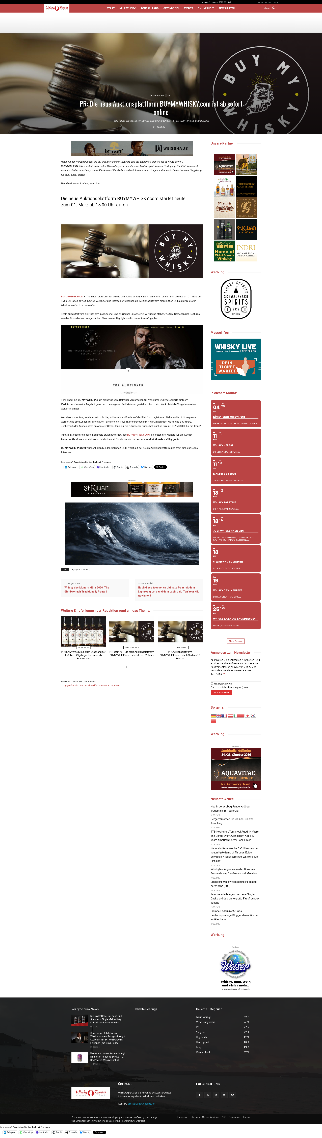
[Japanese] (248, 715)
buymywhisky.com (80, 569)
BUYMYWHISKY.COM (138, 434)
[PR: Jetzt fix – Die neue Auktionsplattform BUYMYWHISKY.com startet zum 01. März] (131, 631)
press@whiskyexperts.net (141, 1103)
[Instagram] (207, 1095)
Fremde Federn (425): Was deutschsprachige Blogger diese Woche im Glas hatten (234, 915)
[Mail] (224, 1095)
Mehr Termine (236, 641)
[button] (271, 8)
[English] (219, 715)
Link (245, 687)
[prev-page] (127, 667)
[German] (213, 715)
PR (169, 95)
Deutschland (158, 95)
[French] (225, 715)
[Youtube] (232, 1095)
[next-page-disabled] (135, 667)
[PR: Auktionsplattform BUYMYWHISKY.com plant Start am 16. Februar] (180, 631)
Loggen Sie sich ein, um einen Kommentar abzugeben (91, 685)
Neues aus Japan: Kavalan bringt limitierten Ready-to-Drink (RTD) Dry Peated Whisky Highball (107, 1056)
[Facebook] (199, 1095)
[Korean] (253, 715)
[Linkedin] (216, 1095)
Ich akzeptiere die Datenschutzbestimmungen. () (229, 685)
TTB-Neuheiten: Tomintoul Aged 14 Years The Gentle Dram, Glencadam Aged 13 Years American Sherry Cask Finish (235, 836)
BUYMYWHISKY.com (72, 296)
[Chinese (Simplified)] (242, 715)
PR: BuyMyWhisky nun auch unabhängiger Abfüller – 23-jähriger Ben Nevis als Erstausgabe (83, 655)
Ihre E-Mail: (218, 674)
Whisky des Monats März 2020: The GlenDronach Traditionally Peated (86, 589)
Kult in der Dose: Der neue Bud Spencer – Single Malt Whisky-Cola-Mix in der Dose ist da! (106, 1019)
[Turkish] (213, 720)
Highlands (83, 648)
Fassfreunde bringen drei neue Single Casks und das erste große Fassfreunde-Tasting (235, 898)
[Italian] (236, 715)
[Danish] (230, 715)
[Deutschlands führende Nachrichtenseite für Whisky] (70, 8)
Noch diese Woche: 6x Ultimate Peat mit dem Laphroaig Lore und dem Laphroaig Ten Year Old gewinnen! (168, 591)
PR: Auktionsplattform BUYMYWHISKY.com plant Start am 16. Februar (180, 655)
